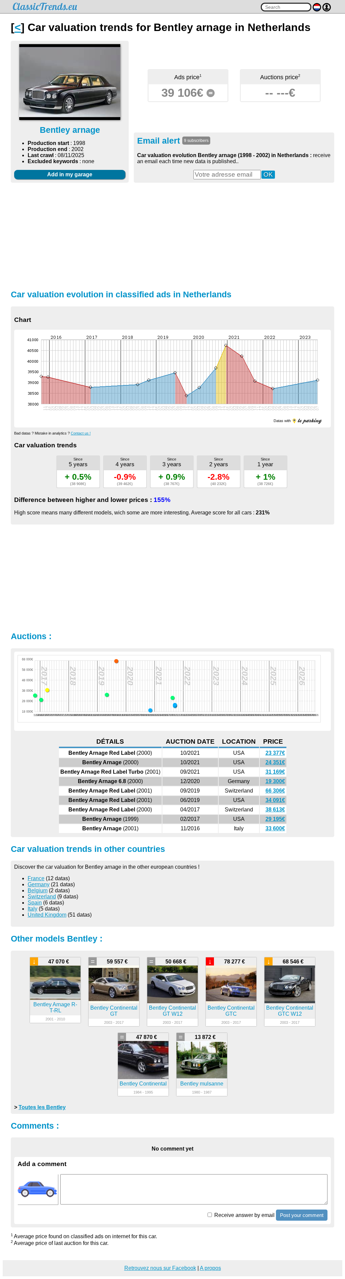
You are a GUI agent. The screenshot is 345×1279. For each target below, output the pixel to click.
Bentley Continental (143, 1084)
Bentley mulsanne (201, 1084)
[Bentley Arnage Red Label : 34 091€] (107, 695)
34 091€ (275, 800)
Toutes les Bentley (42, 1107)
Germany (39, 884)
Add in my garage (69, 174)
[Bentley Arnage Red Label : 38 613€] (47, 690)
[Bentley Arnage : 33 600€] (35, 695)
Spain (35, 902)
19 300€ (275, 781)
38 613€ (275, 809)
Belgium (38, 890)
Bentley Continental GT (113, 1011)
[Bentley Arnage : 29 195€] (41, 700)
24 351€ (275, 762)
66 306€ (275, 791)
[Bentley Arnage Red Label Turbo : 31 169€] (172, 698)
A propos (210, 1268)
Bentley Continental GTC (231, 1011)
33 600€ (275, 828)
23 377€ (275, 753)
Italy (32, 909)
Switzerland (42, 896)
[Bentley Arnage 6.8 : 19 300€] (150, 710)
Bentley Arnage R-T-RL (55, 1007)
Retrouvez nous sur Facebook (160, 1268)
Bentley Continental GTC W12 (289, 1011)
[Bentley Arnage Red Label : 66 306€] (116, 661)
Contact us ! (81, 433)
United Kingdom (47, 915)
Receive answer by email (244, 1215)
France (36, 878)
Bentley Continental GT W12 (172, 1011)
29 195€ (275, 819)
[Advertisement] (172, 235)
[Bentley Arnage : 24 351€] (175, 705)
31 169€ (275, 772)
